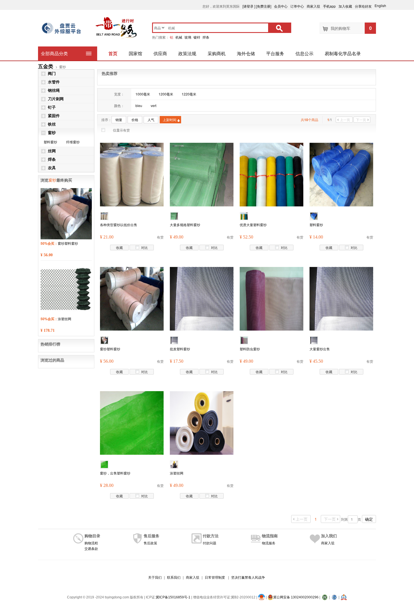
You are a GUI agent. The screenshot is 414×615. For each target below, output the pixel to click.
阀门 (52, 74)
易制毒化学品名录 (343, 53)
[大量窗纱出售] (341, 298)
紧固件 (54, 116)
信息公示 (304, 53)
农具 (52, 168)
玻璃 (187, 37)
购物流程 (91, 542)
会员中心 (281, 6)
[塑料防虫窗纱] (271, 298)
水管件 (54, 82)
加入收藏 (345, 6)
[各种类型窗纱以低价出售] (132, 173)
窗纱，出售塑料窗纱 (115, 473)
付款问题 (209, 542)
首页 (112, 53)
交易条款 (91, 548)
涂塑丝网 (176, 473)
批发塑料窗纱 (180, 348)
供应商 (160, 53)
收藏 (119, 247)
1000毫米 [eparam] (142, 94)
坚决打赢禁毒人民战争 (248, 578)
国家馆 (135, 53)
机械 (178, 37)
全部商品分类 (54, 53)
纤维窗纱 (73, 141)
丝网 (52, 151)
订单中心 (297, 6)
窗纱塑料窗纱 (110, 348)
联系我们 (174, 578)
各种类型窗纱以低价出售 (118, 224)
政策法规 (187, 53)
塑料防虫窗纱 (250, 348)
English (383, 5)
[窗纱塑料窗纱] (132, 298)
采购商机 (217, 53)
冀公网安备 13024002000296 (296, 597)
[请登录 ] (248, 6)
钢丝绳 (54, 90)
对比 (144, 247)
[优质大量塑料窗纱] (271, 173)
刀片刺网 (56, 99)
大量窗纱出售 (320, 348)
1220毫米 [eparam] (189, 94)
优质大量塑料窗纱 (253, 224)
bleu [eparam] (138, 105)
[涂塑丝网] (201, 422)
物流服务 (268, 542)
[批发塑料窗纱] (201, 298)
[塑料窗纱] (341, 173)
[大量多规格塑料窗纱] (201, 173)
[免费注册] (263, 6)
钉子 (52, 107)
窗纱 (52, 133)
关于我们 (155, 578)
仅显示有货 (121, 130)
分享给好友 (363, 6)
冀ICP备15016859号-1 (173, 597)
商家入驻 (313, 6)
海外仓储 (246, 53)
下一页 (361, 119)
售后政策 (150, 542)
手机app (329, 6)
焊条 (205, 37)
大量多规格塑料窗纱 (185, 224)
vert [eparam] (153, 105)
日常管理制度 (215, 578)
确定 (369, 519)
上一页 (345, 119)
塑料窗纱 (316, 224)
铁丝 (52, 124)
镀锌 (196, 37)
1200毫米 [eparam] (166, 94)
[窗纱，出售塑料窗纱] (132, 422)
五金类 (45, 66)
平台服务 (275, 53)
